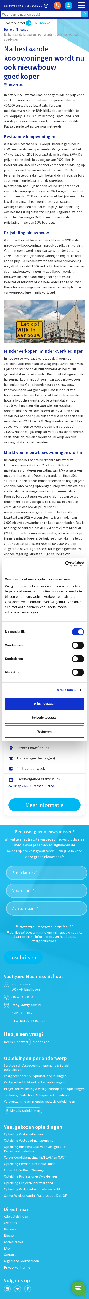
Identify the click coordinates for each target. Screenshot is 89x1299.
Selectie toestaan (44, 717)
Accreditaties (13, 1242)
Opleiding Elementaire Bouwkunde (29, 1163)
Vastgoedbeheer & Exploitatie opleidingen (35, 1076)
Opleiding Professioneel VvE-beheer (30, 1176)
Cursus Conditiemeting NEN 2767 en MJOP (35, 1157)
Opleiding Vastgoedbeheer (23, 1134)
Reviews (10, 1229)
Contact (10, 1254)
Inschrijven (23, 957)
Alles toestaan (44, 703)
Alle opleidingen (16, 1216)
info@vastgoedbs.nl (26, 1005)
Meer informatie (44, 805)
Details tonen (66, 690)
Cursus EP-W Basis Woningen (25, 1170)
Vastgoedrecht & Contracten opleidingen (34, 1082)
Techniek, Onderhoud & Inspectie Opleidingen (37, 1095)
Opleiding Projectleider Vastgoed (28, 1183)
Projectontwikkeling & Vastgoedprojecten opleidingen (44, 1088)
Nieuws (21, 29)
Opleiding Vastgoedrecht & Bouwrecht (32, 1189)
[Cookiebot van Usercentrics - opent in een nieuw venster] (65, 564)
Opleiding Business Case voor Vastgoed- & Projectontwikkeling (34, 1148)
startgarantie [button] (78, 786)
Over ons (10, 1223)
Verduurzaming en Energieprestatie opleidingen (39, 1101)
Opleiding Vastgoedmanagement (28, 1140)
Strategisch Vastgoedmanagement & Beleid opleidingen (36, 1067)
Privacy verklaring (17, 1267)
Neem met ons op (26, 1042)
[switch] (78, 645)
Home (8, 29)
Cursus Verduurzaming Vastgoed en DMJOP (35, 1195)
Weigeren (44, 731)
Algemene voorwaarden (21, 1261)
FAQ (7, 1248)
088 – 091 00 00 (22, 997)
